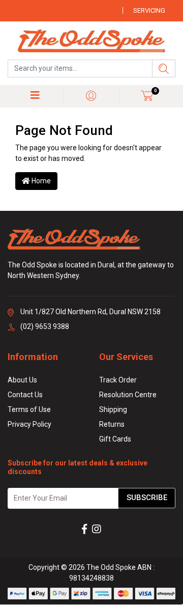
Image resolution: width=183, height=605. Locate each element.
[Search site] (163, 68)
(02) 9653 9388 (44, 326)
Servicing (149, 10)
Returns (112, 424)
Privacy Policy (29, 424)
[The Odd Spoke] (91, 42)
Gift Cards (115, 439)
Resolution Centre (128, 395)
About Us (22, 380)
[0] (147, 95)
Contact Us (25, 395)
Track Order (118, 380)
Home (40, 181)
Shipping (113, 409)
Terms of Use (29, 409)
